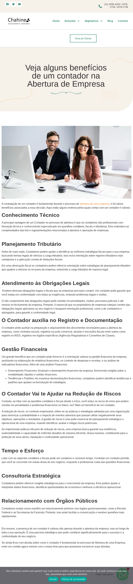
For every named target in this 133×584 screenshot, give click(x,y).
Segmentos (91, 20)
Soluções (70, 20)
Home (56, 20)
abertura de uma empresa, (95, 203)
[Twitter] (13, 4)
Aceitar (53, 579)
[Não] (128, 575)
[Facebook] (7, 4)
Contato (123, 20)
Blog (110, 20)
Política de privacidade (73, 579)
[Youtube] (19, 4)
